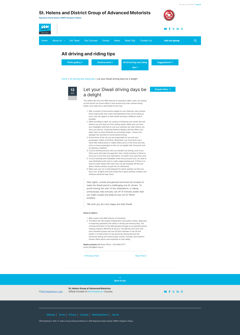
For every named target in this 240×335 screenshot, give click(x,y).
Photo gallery (74, 62)
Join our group (172, 40)
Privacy (72, 314)
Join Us (115, 314)
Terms (62, 314)
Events (105, 40)
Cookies (84, 314)
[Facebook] (169, 29)
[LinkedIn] (178, 29)
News (117, 40)
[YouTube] (165, 29)
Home (45, 40)
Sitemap (51, 314)
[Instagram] (182, 29)
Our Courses (90, 40)
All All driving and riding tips (135, 65)
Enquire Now (161, 89)
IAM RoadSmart (96, 291)
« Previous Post (91, 256)
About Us (57, 40)
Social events (104, 62)
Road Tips (130, 40)
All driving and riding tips (82, 79)
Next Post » (141, 256)
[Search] (195, 41)
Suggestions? (164, 62)
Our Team (75, 40)
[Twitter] (173, 29)
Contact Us (146, 40)
